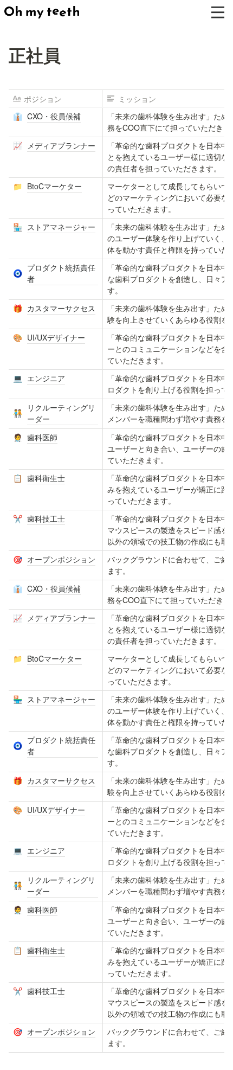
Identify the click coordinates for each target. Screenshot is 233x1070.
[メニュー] (218, 12)
